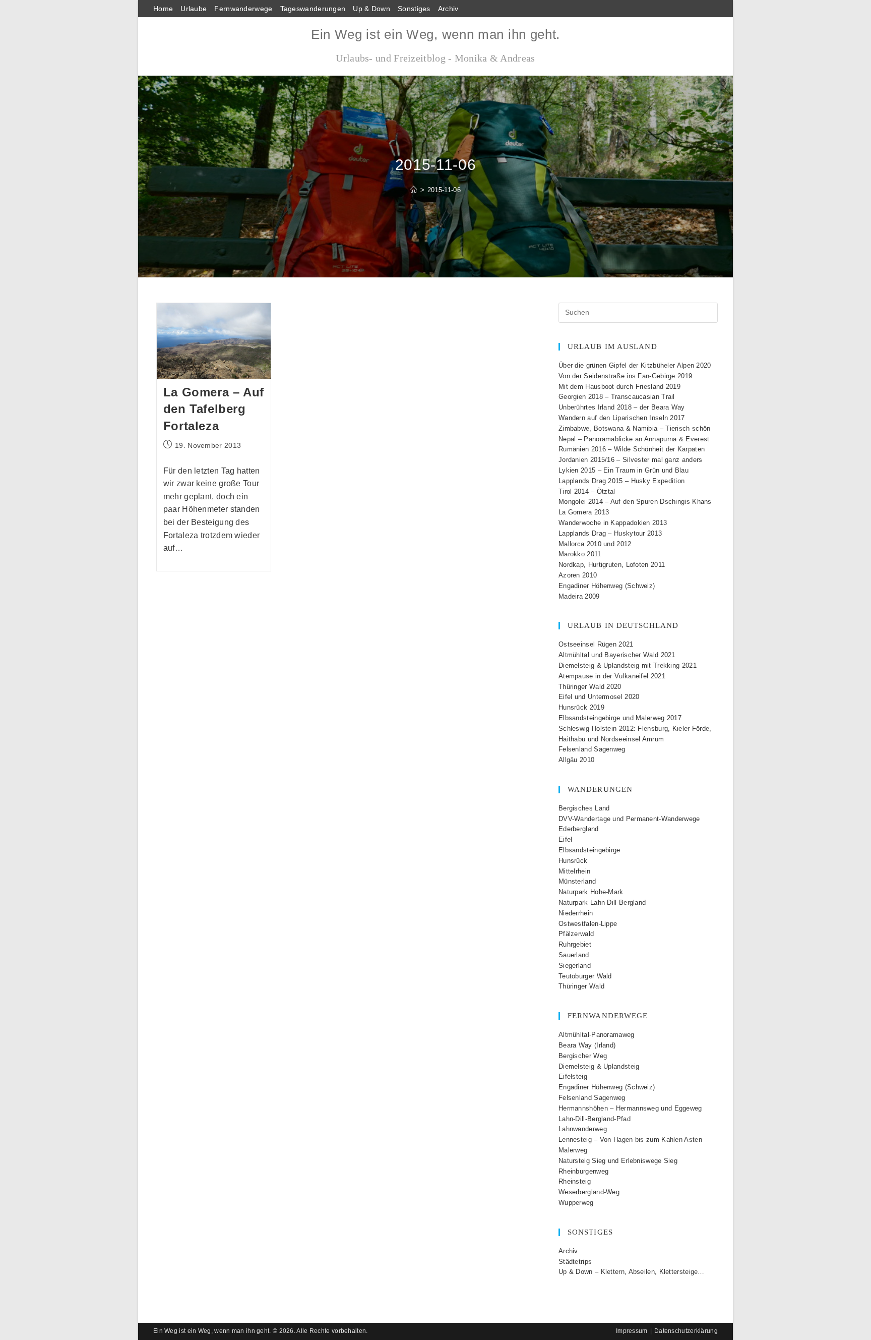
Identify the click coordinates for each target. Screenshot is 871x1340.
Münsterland (577, 881)
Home (163, 8)
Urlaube (193, 8)
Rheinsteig (574, 1181)
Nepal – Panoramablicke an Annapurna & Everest (634, 439)
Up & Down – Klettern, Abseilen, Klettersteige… (631, 1271)
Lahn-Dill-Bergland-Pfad (594, 1119)
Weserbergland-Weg (588, 1192)
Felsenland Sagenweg (592, 749)
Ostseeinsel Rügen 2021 (596, 644)
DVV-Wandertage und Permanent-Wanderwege (629, 819)
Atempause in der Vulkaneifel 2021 (611, 676)
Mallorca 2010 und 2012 (595, 544)
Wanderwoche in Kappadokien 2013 (612, 523)
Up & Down (371, 8)
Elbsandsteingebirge (589, 850)
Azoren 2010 (577, 575)
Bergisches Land (584, 808)
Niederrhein (575, 913)
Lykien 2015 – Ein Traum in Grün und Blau (623, 470)
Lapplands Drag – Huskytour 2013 (610, 533)
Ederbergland (578, 829)
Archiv (448, 8)
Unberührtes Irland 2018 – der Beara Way (621, 407)
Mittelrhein (574, 871)
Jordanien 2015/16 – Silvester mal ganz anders (630, 459)
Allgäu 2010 (576, 760)
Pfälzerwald (576, 934)
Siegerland (574, 965)
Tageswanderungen (313, 8)
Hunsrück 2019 (581, 707)
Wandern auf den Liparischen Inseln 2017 (621, 418)
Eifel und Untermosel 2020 (599, 697)
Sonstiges (414, 8)
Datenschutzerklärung (686, 1330)
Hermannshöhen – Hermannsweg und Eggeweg (630, 1108)
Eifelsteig (572, 1076)
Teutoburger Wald (585, 976)
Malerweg (572, 1150)
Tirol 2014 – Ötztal (586, 491)
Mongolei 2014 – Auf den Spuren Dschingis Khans (635, 501)
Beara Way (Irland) (586, 1045)
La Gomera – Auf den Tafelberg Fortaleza (213, 409)
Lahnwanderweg (582, 1129)
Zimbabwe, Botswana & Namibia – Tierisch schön (634, 428)
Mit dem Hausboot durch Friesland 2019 (619, 386)
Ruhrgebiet (574, 944)
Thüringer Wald (581, 986)
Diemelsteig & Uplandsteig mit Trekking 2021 (627, 665)
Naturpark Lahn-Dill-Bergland (602, 902)
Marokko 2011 (579, 554)
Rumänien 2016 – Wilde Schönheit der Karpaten (631, 449)
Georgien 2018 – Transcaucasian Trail (616, 396)
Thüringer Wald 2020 (589, 686)
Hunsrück (572, 860)
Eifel (565, 839)
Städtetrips (575, 1261)
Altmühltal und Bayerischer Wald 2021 (616, 655)
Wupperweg (576, 1202)
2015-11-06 (444, 190)
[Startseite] (413, 190)
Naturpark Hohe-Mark (591, 892)
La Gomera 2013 (583, 512)
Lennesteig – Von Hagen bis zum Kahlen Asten (630, 1139)
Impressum (632, 1330)
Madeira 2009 (579, 596)
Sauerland (573, 955)
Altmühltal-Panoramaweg (596, 1034)
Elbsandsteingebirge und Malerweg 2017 (619, 718)
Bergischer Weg (582, 1056)
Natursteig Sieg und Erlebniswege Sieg (617, 1160)
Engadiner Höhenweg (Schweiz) (606, 586)
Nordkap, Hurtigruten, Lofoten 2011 (611, 564)
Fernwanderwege (243, 8)
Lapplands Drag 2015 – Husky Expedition (621, 481)
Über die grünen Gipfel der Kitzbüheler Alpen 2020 (634, 365)
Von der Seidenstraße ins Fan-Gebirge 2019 (625, 376)
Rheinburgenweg (583, 1171)
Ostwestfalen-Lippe (587, 923)
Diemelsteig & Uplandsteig (599, 1066)
